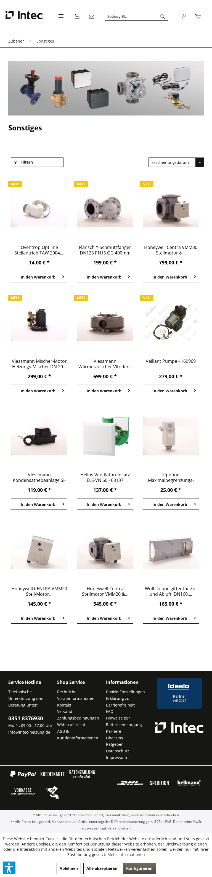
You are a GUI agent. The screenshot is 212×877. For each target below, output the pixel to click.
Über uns (114, 738)
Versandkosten (117, 815)
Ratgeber (114, 744)
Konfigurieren (139, 868)
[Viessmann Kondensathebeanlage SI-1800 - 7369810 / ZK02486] (39, 436)
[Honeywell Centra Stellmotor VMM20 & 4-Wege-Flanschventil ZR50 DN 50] (105, 549)
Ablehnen (69, 868)
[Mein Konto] (184, 16)
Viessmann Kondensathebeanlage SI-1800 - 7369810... (39, 477)
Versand (64, 711)
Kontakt (64, 705)
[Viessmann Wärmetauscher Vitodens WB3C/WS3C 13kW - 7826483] (105, 322)
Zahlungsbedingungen (78, 718)
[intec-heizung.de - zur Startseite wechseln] (24, 16)
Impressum (116, 757)
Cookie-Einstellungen (125, 691)
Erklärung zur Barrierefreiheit (120, 702)
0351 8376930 (25, 718)
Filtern (26, 162)
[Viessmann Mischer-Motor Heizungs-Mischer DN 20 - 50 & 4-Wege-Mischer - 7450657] (39, 322)
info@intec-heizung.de (29, 732)
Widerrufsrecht (71, 724)
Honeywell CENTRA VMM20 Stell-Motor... (39, 591)
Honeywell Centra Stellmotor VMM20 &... (105, 591)
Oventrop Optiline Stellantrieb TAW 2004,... (39, 250)
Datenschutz (117, 750)
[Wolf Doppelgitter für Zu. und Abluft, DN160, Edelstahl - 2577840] (171, 549)
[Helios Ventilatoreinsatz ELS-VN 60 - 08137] (105, 436)
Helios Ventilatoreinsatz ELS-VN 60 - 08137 (105, 477)
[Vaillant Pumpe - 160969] (171, 322)
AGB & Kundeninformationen (77, 735)
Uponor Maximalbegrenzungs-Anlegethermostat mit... (170, 477)
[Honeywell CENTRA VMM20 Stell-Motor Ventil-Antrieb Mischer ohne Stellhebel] (39, 549)
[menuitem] (60, 19)
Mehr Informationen (126, 854)
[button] (9, 868)
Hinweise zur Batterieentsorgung (124, 721)
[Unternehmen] (77, 16)
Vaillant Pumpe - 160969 (171, 361)
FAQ (109, 711)
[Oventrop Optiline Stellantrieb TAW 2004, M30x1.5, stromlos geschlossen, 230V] (39, 208)
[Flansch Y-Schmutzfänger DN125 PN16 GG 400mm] (105, 208)
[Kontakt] (91, 16)
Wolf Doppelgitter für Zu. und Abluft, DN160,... (171, 591)
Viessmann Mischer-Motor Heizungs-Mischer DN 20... (39, 363)
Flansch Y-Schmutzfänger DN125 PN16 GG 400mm (105, 250)
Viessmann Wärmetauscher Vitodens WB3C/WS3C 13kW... (105, 363)
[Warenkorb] (199, 16)
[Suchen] (162, 16)
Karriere (113, 731)
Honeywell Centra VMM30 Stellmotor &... (170, 250)
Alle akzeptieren (101, 868)
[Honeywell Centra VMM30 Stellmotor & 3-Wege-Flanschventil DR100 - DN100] (171, 208)
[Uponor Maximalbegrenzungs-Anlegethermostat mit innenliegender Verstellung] (171, 436)
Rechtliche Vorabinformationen (75, 695)
